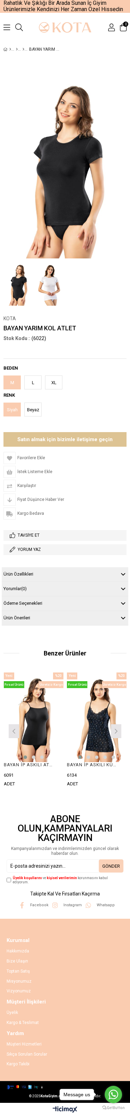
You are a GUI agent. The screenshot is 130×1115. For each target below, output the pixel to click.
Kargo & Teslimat (23, 1022)
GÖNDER (111, 866)
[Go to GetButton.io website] (113, 1108)
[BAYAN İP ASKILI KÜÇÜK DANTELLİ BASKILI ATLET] (97, 717)
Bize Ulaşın (17, 961)
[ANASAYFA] (10, 49)
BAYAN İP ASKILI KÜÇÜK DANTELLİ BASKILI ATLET (92, 764)
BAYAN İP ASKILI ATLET (29, 764)
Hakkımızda (18, 951)
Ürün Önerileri (16, 617)
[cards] (41, 1087)
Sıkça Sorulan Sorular (27, 1054)
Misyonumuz (19, 981)
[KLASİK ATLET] (23, 49)
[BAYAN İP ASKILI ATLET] (34, 717)
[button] (25, 757)
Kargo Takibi (18, 1064)
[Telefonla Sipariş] (65, 439)
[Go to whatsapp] (113, 1094)
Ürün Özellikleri (18, 574)
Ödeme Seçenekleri (22, 603)
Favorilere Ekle (33, 730)
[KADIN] (17, 49)
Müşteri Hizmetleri (24, 1044)
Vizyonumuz (19, 991)
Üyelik (12, 1012)
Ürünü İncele (46, 730)
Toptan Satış (18, 971)
